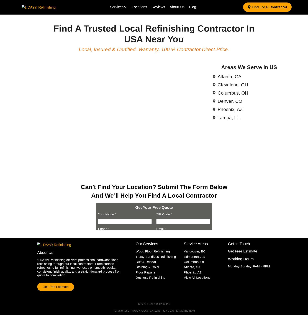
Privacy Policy (139, 311)
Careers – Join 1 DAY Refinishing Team (172, 311)
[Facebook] (230, 275)
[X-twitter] (242, 275)
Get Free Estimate (242, 251)
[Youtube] (249, 275)
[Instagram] (236, 275)
